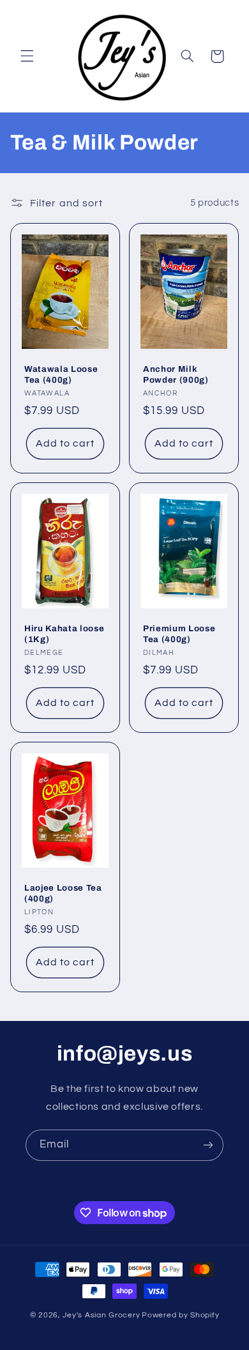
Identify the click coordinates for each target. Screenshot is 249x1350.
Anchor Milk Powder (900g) (176, 375)
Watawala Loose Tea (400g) (61, 375)
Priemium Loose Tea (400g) (179, 634)
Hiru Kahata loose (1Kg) (64, 634)
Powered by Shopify (180, 1315)
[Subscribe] (208, 1145)
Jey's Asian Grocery (101, 1315)
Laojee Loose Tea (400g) (63, 893)
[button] (27, 56)
